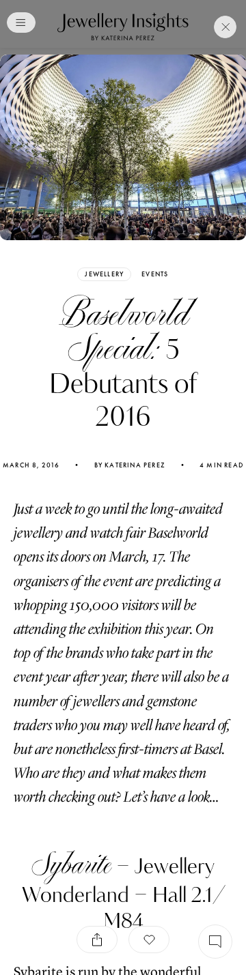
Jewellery (104, 274)
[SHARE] (97, 939)
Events (154, 274)
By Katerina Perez (129, 465)
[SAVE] (148, 939)
